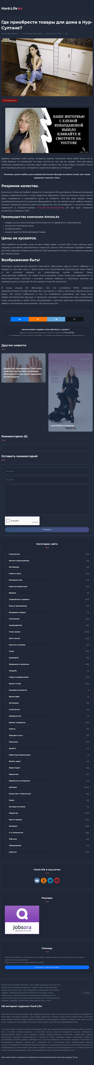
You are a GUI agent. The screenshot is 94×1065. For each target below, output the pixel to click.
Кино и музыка (15, 820)
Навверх (86, 993)
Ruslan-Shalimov (12, 33)
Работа (12, 729)
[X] (74, 319)
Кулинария (13, 658)
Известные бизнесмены (19, 755)
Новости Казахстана (18, 586)
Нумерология (15, 716)
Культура (13, 787)
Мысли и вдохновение (19, 561)
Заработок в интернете (19, 781)
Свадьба (13, 671)
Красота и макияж (17, 645)
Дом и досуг (38, 33)
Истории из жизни (17, 807)
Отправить (47, 530)
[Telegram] (56, 319)
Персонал (13, 742)
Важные (12, 593)
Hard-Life (11, 8)
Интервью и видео (17, 612)
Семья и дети (15, 573)
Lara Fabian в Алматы (62, 425)
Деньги (12, 748)
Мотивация (14, 567)
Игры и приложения (18, 606)
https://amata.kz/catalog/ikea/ (50, 208)
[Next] (91, 346)
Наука (11, 800)
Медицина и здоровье (19, 664)
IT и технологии (16, 833)
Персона (13, 839)
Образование (15, 845)
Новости (13, 852)
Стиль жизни (28, 33)
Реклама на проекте (18, 690)
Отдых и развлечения (18, 677)
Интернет (13, 826)
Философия (14, 697)
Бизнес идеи (15, 761)
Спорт (11, 651)
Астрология (14, 709)
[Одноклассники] (38, 319)
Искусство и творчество (20, 794)
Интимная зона (15, 580)
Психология (14, 554)
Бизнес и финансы (17, 722)
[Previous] (87, 346)
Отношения (14, 619)
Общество (13, 813)
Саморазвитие (15, 625)
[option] (23, 368)
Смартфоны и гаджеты (19, 599)
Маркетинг (14, 774)
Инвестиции (14, 768)
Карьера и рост (16, 735)
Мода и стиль (15, 684)
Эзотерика (14, 703)
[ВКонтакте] (20, 319)
